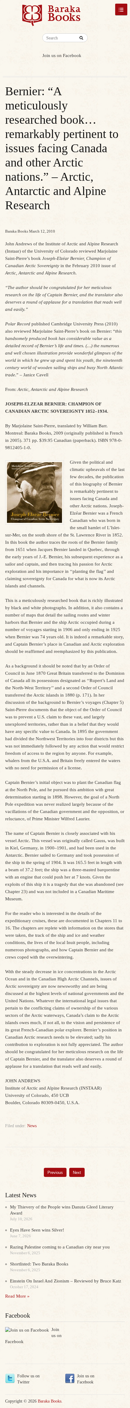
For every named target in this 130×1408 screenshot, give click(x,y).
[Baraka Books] (51, 18)
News (32, 1126)
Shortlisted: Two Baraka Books (39, 1264)
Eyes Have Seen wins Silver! (37, 1230)
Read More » (17, 1296)
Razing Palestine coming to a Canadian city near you (60, 1247)
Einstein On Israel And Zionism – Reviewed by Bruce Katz (65, 1281)
